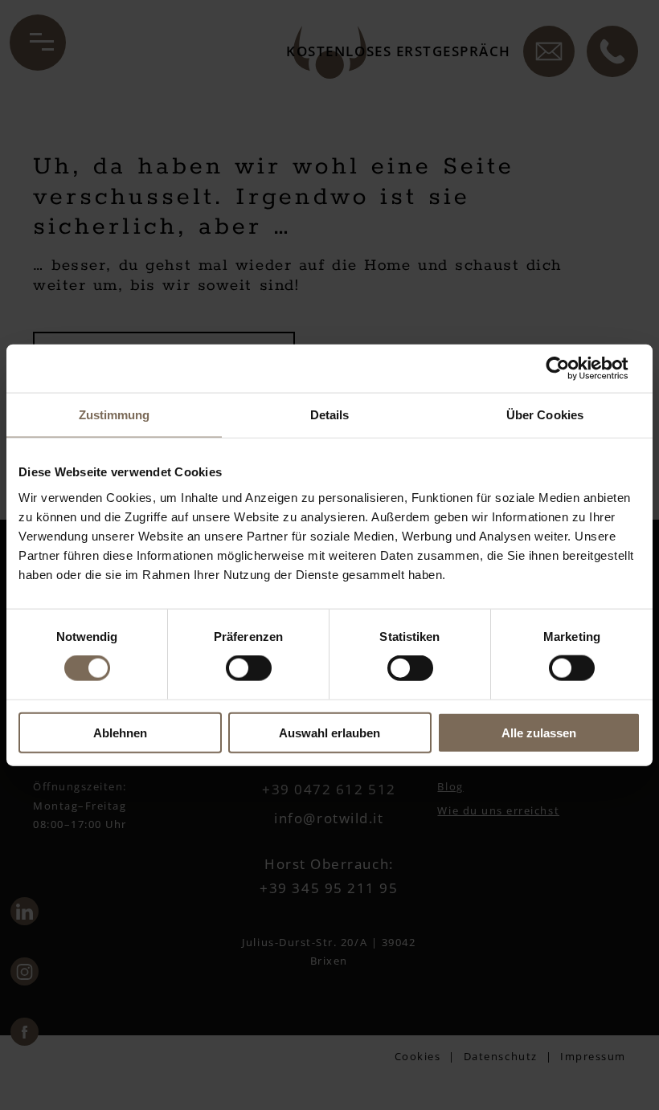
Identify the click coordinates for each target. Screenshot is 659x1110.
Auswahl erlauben (329, 732)
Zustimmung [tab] (114, 415)
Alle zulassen (538, 732)
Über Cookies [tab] (544, 415)
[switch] (249, 668)
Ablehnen (120, 732)
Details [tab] (330, 415)
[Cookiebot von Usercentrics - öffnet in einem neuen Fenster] (570, 369)
